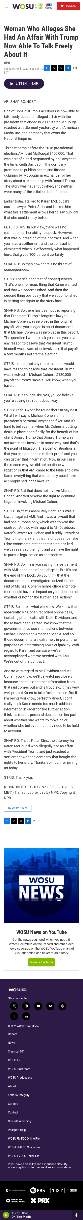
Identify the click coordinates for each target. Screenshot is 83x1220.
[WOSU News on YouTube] (41, 885)
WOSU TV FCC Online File (23, 1156)
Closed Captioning (19, 1121)
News (11, 1042)
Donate (70, 6)
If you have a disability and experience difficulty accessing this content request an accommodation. (40, 1166)
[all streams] (77, 1215)
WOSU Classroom (19, 1069)
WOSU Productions (20, 1077)
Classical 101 (16, 1051)
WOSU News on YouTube (41, 932)
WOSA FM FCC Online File (24, 1147)
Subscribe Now (41, 962)
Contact (13, 1112)
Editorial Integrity (18, 1095)
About (12, 1086)
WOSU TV (14, 1060)
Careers (13, 1103)
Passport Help (17, 1129)
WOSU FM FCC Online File (24, 1138)
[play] (6, 1215)
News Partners (17, 808)
